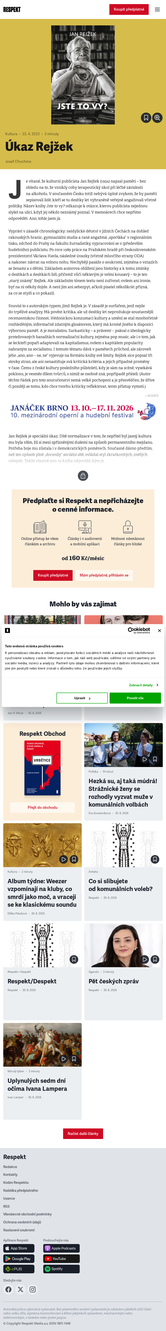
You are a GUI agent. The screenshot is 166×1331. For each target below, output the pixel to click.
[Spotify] (61, 1269)
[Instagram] (32, 1293)
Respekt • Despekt (19, 972)
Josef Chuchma (18, 161)
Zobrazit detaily (141, 685)
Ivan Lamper (16, 1097)
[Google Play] (19, 1258)
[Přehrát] (144, 759)
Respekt (94, 898)
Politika (93, 771)
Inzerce (9, 1198)
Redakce (10, 1167)
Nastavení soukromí (19, 1230)
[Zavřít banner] (159, 630)
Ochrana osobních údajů (22, 1222)
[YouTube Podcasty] (61, 1258)
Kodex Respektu (16, 1183)
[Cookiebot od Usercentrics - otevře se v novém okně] (131, 630)
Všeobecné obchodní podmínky (27, 1214)
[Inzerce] (83, 411)
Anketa (93, 872)
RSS (6, 1206)
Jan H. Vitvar (16, 713)
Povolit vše (135, 698)
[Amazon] (19, 1269)
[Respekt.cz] (12, 9)
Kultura (11, 134)
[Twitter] (20, 1293)
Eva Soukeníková (100, 813)
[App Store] (19, 1248)
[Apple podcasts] (61, 1248)
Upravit (79, 698)
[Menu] (157, 9)
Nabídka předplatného (20, 1190)
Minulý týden (16, 1071)
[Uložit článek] (146, 118)
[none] (157, 118)
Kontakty (10, 1175)
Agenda (94, 972)
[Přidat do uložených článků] (155, 759)
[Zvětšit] (83, 74)
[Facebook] (8, 1293)
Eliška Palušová (17, 913)
